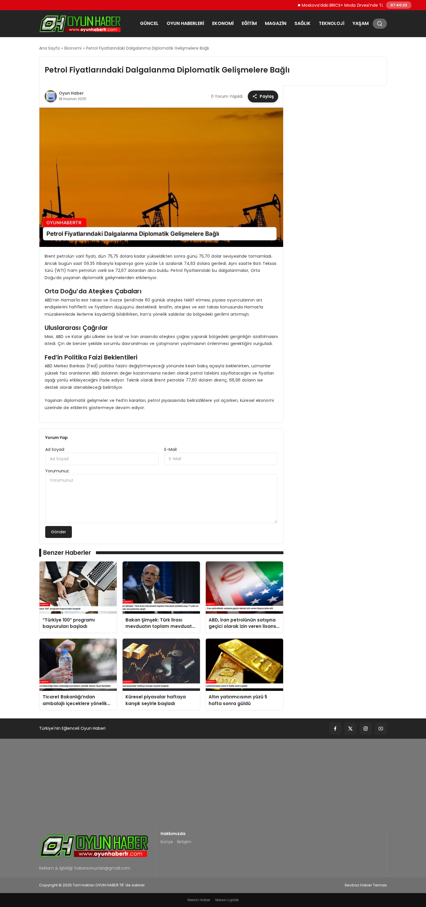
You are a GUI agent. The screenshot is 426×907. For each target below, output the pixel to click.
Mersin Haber (198, 899)
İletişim (184, 842)
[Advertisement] (213, 782)
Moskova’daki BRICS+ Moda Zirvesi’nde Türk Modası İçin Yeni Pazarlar (355, 5)
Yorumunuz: (57, 471)
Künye (167, 842)
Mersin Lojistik (227, 899)
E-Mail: (170, 449)
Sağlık (302, 23)
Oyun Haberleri (185, 23)
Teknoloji (331, 23)
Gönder (58, 532)
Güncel (149, 23)
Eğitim (249, 23)
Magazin (275, 23)
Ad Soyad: (55, 449)
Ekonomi (223, 23)
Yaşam (360, 23)
